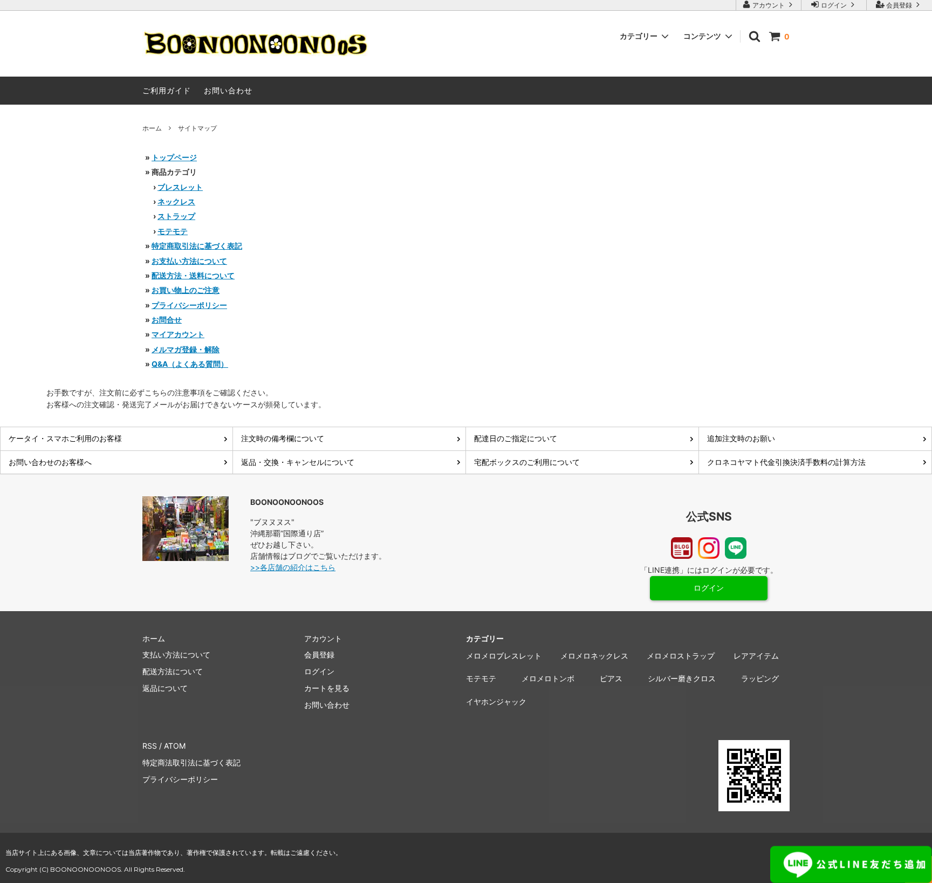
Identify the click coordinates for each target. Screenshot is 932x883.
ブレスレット (180, 186)
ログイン (833, 5)
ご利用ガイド (166, 90)
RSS (149, 745)
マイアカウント (178, 334)
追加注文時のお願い (741, 438)
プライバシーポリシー (189, 305)
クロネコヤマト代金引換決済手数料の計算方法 (786, 462)
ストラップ (176, 216)
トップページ (174, 157)
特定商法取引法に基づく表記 (191, 762)
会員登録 (899, 5)
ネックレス (176, 201)
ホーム (152, 128)
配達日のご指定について (515, 438)
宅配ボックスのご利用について (527, 462)
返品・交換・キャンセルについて (297, 462)
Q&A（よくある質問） (190, 363)
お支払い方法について (189, 260)
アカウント (768, 5)
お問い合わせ (228, 90)
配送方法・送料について (193, 275)
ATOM (175, 745)
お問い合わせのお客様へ (50, 462)
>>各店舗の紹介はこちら (292, 567)
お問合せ (167, 319)
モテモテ (172, 231)
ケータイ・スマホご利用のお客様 (65, 438)
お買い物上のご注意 (186, 290)
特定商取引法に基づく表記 (197, 245)
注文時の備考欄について (282, 438)
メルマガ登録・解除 (186, 349)
